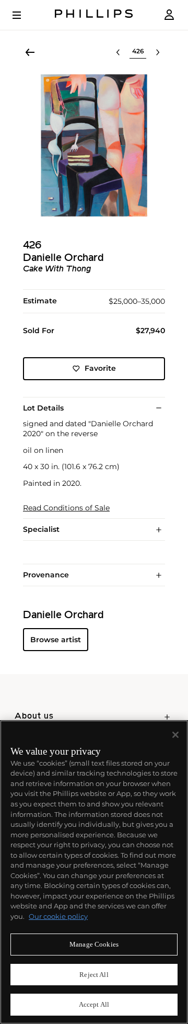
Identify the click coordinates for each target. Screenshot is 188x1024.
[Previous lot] (118, 52)
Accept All (94, 1004)
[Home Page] (94, 14)
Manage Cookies (94, 944)
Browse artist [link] (55, 639)
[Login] (169, 14)
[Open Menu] (24, 15)
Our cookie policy (58, 916)
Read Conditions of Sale (66, 508)
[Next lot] (157, 52)
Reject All (93, 975)
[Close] (175, 734)
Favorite (100, 368)
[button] (94, 145)
